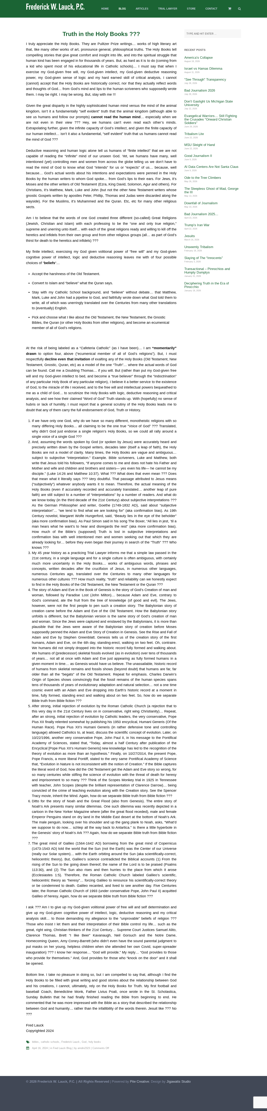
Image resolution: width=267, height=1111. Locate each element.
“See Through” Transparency (205, 79)
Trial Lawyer (167, 8)
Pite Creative (139, 1081)
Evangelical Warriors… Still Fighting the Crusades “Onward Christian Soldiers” (210, 119)
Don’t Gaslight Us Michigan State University (208, 103)
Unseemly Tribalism (198, 247)
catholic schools (50, 1041)
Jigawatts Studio (179, 1081)
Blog (122, 8)
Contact (211, 8)
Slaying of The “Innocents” (203, 258)
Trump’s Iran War (197, 225)
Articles (142, 8)
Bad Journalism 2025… (201, 214)
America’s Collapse (198, 57)
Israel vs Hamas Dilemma (203, 68)
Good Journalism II (198, 156)
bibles (35, 1041)
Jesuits (189, 236)
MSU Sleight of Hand (199, 145)
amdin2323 (84, 1048)
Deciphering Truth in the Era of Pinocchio (206, 285)
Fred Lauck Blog (62, 1048)
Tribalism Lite (194, 134)
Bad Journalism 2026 (199, 90)
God (84, 1041)
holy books (95, 1041)
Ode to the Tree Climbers (202, 178)
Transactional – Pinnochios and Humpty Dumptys (207, 270)
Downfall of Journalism (201, 203)
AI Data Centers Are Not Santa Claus (211, 167)
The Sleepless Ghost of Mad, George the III (211, 190)
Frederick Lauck (70, 1041)
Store (191, 8)
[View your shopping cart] (227, 10)
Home (105, 8)
